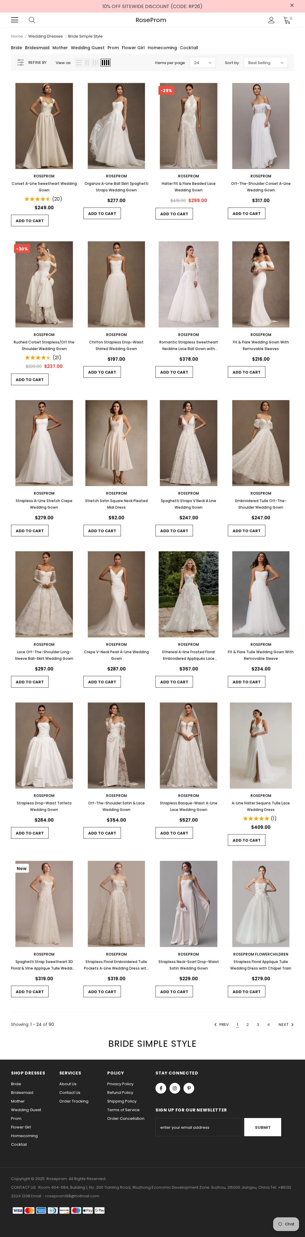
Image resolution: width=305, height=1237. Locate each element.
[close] (292, 6)
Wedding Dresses (45, 36)
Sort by (232, 63)
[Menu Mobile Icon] (14, 20)
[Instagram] (174, 1088)
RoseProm (151, 20)
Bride (16, 48)
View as (63, 63)
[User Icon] (271, 20)
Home (17, 36)
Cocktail (189, 48)
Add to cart (30, 221)
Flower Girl (133, 48)
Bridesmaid (37, 48)
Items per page (170, 63)
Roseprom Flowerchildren (260, 954)
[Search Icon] (38, 20)
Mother (60, 48)
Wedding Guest (88, 48)
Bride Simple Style (85, 36)
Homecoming (162, 48)
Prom (113, 48)
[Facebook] (160, 1088)
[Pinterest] (188, 1088)
